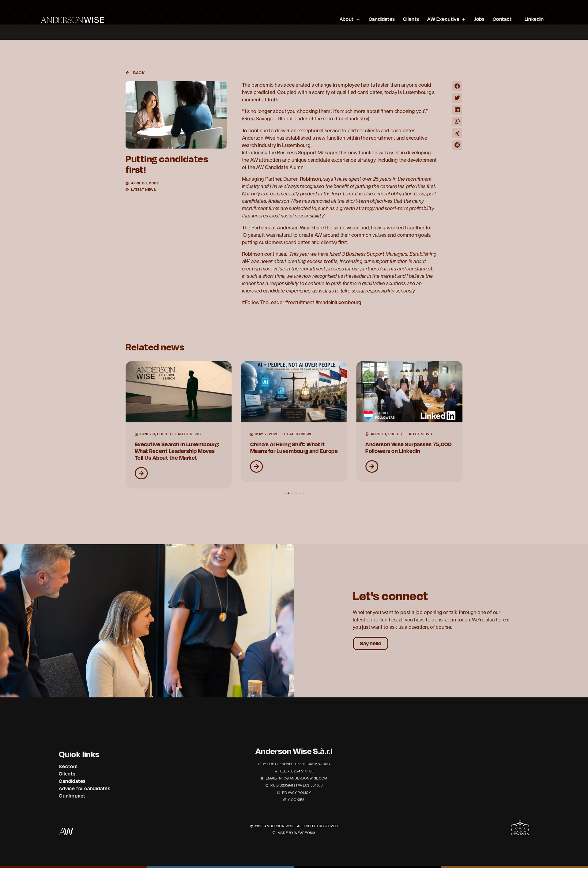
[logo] (72, 20)
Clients (67, 774)
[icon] (520, 828)
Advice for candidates (85, 788)
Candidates (72, 781)
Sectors (68, 766)
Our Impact (72, 796)
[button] (457, 86)
